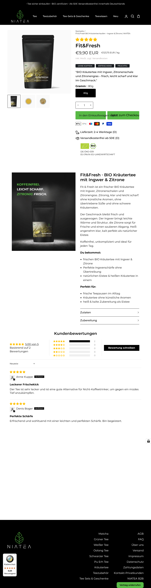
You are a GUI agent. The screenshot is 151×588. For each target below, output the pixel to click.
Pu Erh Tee (101, 561)
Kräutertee (101, 567)
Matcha (104, 533)
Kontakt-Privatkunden (129, 572)
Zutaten (85, 312)
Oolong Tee (101, 550)
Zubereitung (88, 320)
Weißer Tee (101, 544)
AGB (141, 533)
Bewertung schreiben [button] (121, 347)
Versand (138, 550)
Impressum (136, 556)
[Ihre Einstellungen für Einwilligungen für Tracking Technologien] (148, 440)
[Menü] (15, 555)
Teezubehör (101, 572)
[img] (17, 371)
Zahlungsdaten (133, 567)
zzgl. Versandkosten (97, 58)
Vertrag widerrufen (130, 585)
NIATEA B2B (135, 578)
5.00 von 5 (32, 344)
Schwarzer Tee (99, 556)
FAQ (141, 539)
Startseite (80, 31)
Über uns (138, 544)
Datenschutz (135, 561)
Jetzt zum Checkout (125, 115)
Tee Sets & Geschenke (94, 578)
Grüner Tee (101, 539)
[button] (86, 39)
